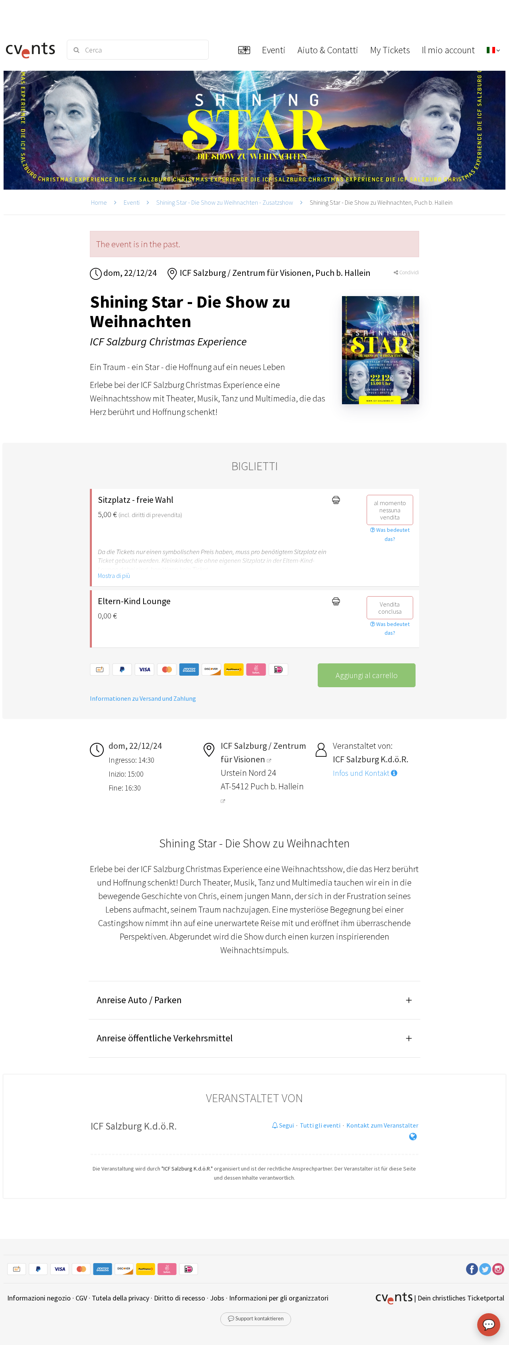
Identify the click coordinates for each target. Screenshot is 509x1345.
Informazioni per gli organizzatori (278, 1297)
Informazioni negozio (39, 1297)
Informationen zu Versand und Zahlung (143, 698)
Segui (286, 1125)
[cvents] (31, 50)
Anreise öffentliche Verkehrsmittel (165, 1038)
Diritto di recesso (179, 1297)
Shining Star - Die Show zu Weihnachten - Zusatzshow (224, 202)
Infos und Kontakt (362, 773)
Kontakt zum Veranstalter (382, 1125)
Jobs (217, 1297)
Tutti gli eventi (320, 1125)
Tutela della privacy (120, 1297)
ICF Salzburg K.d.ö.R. (134, 1126)
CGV (81, 1297)
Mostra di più (114, 575)
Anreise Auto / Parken (139, 1000)
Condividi (408, 272)
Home (99, 202)
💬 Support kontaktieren (256, 1319)
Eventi (132, 202)
